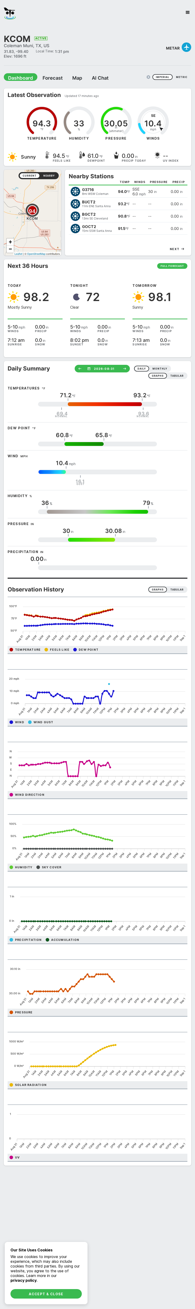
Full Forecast (172, 265)
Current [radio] (30, 175)
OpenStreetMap (36, 253)
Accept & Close (46, 1294)
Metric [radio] (181, 76)
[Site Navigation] (187, 12)
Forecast (46, 77)
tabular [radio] (177, 375)
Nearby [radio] (49, 175)
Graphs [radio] (158, 589)
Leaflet (18, 253)
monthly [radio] (159, 368)
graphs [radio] (158, 375)
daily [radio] (141, 368)
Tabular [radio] (177, 589)
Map (68, 77)
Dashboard (18, 77)
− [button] (10, 249)
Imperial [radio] (162, 76)
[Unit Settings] (148, 76)
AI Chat (89, 77)
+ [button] (10, 242)
